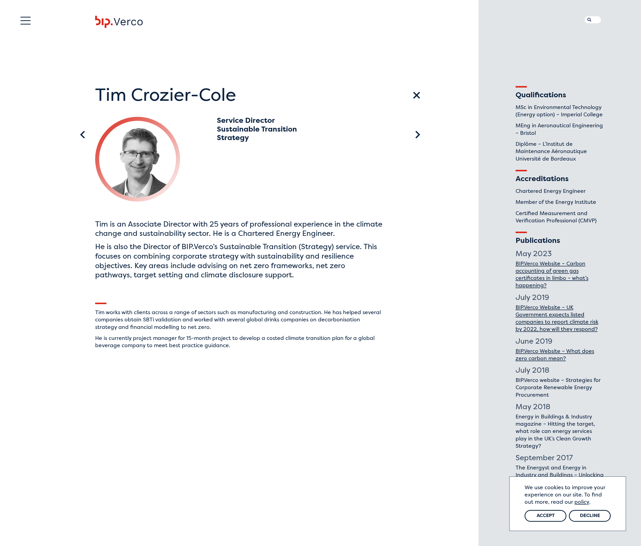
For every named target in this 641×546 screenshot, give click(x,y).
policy (581, 502)
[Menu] (26, 21)
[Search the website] (588, 18)
